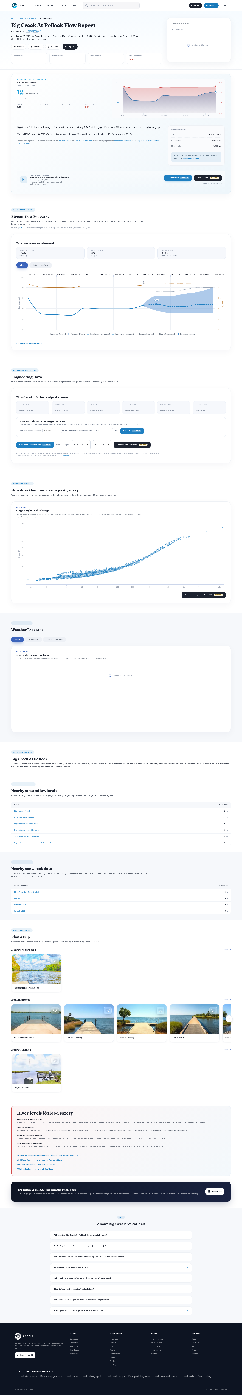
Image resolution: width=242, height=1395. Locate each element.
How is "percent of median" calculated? (74, 1289)
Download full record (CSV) (34, 445)
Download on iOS (26, 1355)
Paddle (113, 1343)
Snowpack (74, 1339)
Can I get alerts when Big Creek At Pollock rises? (78, 1310)
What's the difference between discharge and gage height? (84, 1278)
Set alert (37, 47)
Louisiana (32, 18)
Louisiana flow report (122, 141)
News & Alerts (156, 1343)
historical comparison (83, 141)
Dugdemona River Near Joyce (26, 824)
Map (64, 5)
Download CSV (207, 178)
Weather (154, 1354)
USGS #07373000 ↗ (33, 31)
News (73, 5)
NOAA (211, 1390)
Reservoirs (74, 1346)
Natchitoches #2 (20, 905)
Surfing (113, 1365)
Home (13, 18)
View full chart (177, 178)
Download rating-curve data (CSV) (203, 595)
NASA (222, 1390)
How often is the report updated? (71, 1267)
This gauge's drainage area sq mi (93, 430)
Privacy (195, 1350)
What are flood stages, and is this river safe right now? (81, 1300)
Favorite (19, 47)
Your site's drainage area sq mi (43, 430)
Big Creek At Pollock (22, 811)
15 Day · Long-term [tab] (40, 265)
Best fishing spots (92, 1376)
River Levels (74, 1350)
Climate (37, 5)
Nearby (68, 47)
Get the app (215, 1191)
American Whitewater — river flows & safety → (36, 1164)
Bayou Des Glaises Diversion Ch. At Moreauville (33, 843)
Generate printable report (131, 445)
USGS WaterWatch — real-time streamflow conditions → (40, 1160)
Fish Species (156, 1346)
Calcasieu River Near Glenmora (26, 836)
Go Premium (211, 5)
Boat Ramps (115, 1354)
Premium (195, 1343)
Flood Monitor (156, 1350)
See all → (227, 949)
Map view (53, 47)
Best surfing (204, 1376)
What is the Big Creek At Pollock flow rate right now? (80, 1235)
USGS (206, 1390)
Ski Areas (114, 1339)
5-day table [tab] (33, 639)
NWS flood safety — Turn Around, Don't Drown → (37, 1169)
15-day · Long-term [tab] (55, 639)
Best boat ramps (115, 1376)
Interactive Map (157, 1339)
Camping (114, 1350)
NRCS (217, 1390)
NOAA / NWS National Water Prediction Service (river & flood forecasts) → (47, 1156)
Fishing (113, 1346)
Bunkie (17, 898)
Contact (195, 1354)
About (194, 1339)
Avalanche (74, 1354)
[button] (55, 960)
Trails (112, 1361)
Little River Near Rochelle (24, 817)
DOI (226, 1390)
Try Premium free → (191, 158)
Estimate (131, 431)
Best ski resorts (28, 1376)
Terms (194, 1346)
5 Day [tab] (22, 265)
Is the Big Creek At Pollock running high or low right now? (83, 1246)
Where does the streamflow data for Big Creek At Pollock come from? (89, 1256)
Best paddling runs (139, 1376)
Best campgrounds (51, 1376)
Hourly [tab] (17, 639)
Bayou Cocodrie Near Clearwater (27, 830)
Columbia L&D (19, 911)
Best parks (72, 1376)
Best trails (188, 1376)
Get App (196, 5)
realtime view (63, 141)
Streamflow (22, 18)
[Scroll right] (229, 1018)
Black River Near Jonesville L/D (26, 892)
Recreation (51, 5)
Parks (112, 1357)
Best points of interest (166, 1376)
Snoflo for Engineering (63, 455)
